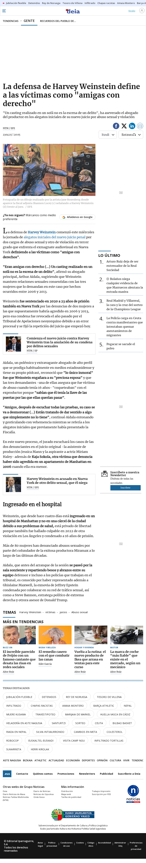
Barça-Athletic (103, 705)
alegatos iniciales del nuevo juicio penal (55, 237)
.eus (7, 774)
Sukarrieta (13, 749)
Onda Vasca (39, 797)
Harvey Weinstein (30, 612)
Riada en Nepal (16, 732)
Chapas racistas (42, 705)
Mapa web (66, 794)
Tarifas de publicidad (71, 797)
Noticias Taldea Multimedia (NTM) (16, 798)
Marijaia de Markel (78, 714)
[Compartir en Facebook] (116, 127)
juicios (63, 612)
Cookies (80, 842)
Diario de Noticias (41, 791)
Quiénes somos (43, 773)
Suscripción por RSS (101, 794)
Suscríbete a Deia (129, 773)
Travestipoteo (45, 714)
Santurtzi (59, 723)
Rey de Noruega (76, 697)
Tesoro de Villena (109, 697)
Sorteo (80, 723)
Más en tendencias (23, 621)
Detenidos (49, 697)
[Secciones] (4, 10)
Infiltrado (13, 705)
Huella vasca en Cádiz (115, 714)
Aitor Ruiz (8, 671)
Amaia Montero (73, 705)
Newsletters (87, 773)
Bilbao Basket (122, 723)
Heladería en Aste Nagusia (24, 723)
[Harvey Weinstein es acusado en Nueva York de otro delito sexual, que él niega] (13, 484)
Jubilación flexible (19, 697)
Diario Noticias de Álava (14, 794)
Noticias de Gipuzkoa (43, 794)
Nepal (128, 705)
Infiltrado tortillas (108, 740)
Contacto (22, 773)
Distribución (67, 791)
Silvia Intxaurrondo (50, 732)
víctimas (50, 612)
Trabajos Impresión (101, 791)
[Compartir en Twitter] (124, 127)
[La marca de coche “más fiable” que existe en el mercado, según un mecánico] (126, 635)
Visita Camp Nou (74, 740)
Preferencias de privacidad (136, 845)
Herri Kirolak (40, 749)
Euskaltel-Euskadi (40, 740)
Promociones (66, 773)
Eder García (45, 664)
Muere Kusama (16, 714)
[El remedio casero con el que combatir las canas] (55, 635)
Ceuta (99, 723)
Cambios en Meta (85, 732)
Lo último (109, 255)
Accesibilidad (104, 842)
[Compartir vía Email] (140, 127)
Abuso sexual (79, 612)
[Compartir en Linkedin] (132, 127)
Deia (5, 791)
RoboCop (12, 740)
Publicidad (106, 773)
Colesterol (114, 732)
